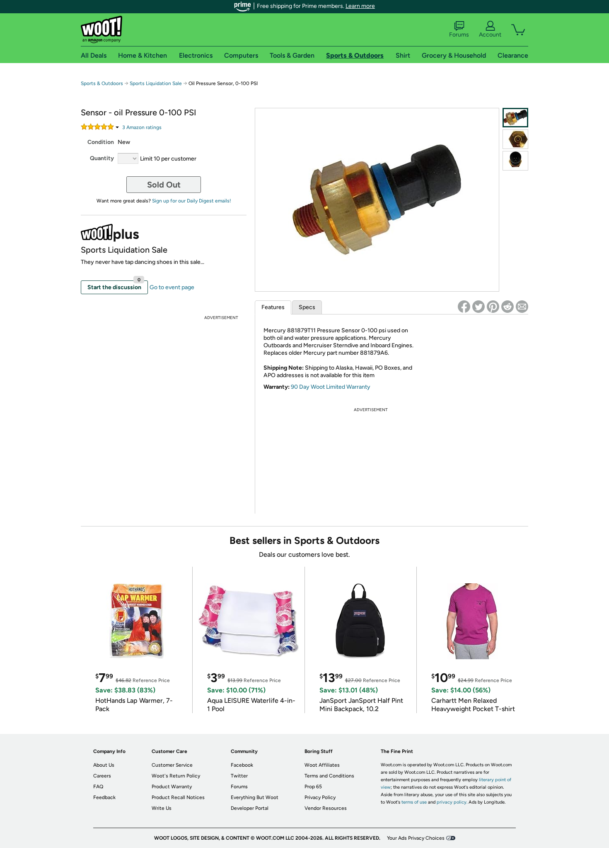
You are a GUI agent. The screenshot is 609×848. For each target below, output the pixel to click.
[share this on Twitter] (478, 306)
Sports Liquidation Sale (156, 83)
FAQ (98, 787)
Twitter (239, 776)
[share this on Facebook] (464, 306)
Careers (102, 776)
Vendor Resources (325, 808)
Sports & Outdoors (102, 83)
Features (273, 307)
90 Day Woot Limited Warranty (330, 386)
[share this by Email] (522, 306)
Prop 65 (313, 787)
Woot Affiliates (322, 765)
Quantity (102, 158)
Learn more (360, 6)
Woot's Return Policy (176, 776)
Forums (459, 34)
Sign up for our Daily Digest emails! (191, 201)
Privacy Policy (320, 797)
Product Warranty (172, 787)
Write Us (162, 808)
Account (490, 34)
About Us (103, 765)
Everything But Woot (254, 797)
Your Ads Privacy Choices (416, 838)
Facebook (242, 765)
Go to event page (172, 287)
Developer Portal (249, 808)
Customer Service (172, 765)
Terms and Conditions (329, 776)
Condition (100, 142)
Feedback (104, 797)
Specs (307, 307)
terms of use (414, 802)
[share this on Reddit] (507, 306)
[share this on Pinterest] (493, 306)
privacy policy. (452, 802)
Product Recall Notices (178, 797)
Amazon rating (142, 127)
